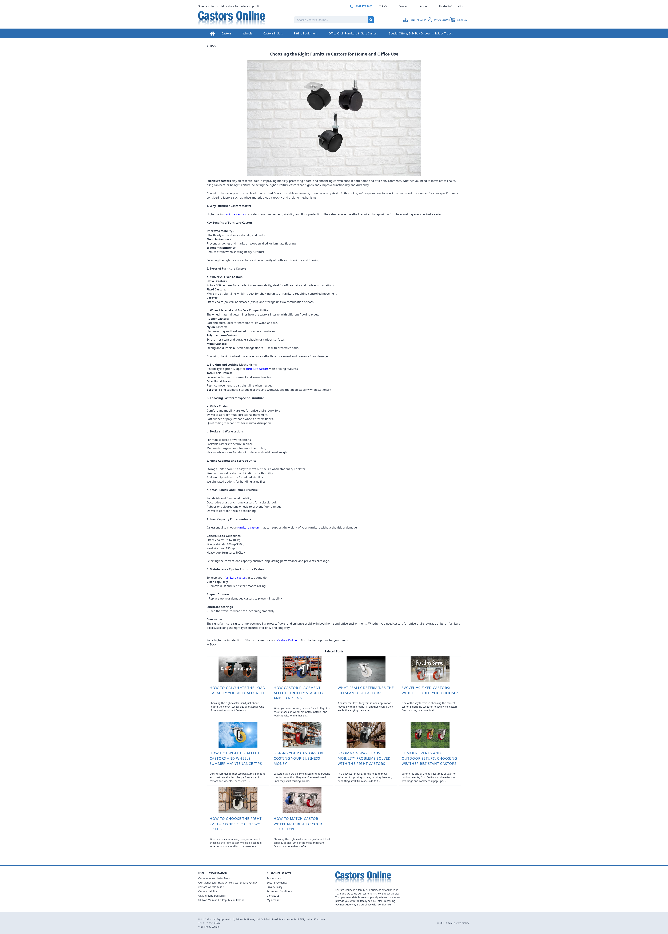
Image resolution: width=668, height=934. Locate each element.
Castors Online (287, 640)
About (424, 6)
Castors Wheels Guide (211, 887)
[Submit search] (371, 19)
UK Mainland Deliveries (212, 895)
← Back (211, 46)
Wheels (247, 33)
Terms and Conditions (279, 891)
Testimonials (274, 878)
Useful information (451, 6)
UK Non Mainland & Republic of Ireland (221, 900)
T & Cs (383, 6)
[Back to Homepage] (243, 20)
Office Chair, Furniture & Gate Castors (353, 33)
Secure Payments (277, 882)
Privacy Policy (274, 887)
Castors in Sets (273, 33)
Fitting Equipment (305, 33)
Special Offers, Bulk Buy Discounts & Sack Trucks (421, 33)
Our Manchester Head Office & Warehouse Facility (227, 882)
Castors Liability (207, 891)
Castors (226, 33)
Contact (404, 6)
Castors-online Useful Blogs (214, 878)
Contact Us (273, 895)
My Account (273, 900)
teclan (215, 926)
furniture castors (234, 214)
